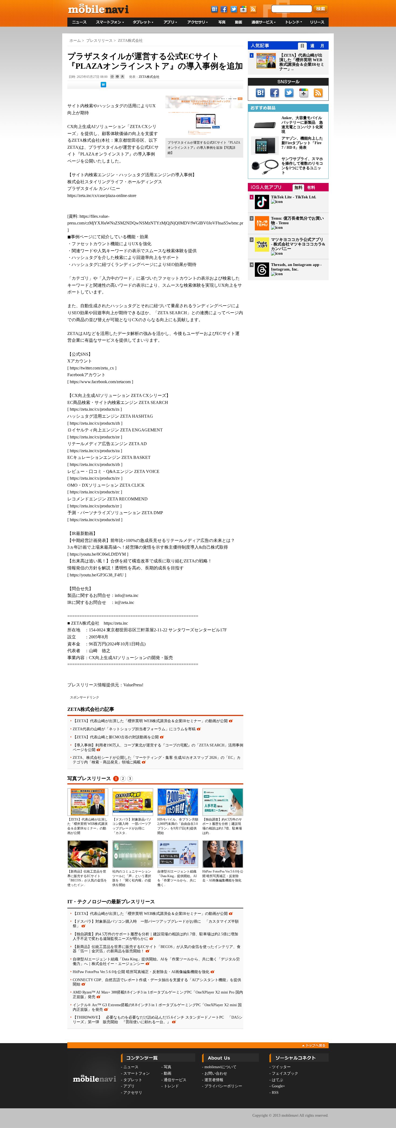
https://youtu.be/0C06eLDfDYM (98, 554)
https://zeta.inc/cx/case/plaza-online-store (101, 195)
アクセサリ (132, 1093)
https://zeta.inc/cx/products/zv (95, 478)
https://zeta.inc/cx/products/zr (94, 506)
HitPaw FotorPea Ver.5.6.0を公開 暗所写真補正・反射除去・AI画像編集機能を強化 (222, 876)
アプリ (129, 1086)
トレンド (171, 1086)
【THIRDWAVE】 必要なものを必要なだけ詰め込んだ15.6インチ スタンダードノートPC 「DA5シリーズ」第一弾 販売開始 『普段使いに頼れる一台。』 (157, 1019)
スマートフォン (136, 1073)
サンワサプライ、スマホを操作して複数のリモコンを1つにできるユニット (302, 165)
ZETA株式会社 (130, 41)
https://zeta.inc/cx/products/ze (95, 437)
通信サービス (175, 1080)
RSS (275, 1093)
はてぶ (277, 1080)
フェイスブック (285, 1073)
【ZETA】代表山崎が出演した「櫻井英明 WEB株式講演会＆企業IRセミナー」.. (301, 62)
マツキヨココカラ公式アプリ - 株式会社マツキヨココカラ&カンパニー (298, 244)
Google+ (278, 1086)
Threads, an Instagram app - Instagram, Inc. (296, 266)
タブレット (132, 1080)
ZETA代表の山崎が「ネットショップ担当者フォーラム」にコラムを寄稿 (134, 729)
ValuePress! (133, 685)
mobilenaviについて (220, 1067)
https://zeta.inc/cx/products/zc (95, 492)
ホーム (75, 41)
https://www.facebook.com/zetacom (100, 381)
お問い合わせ (215, 1073)
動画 (167, 1073)
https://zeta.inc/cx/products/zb (95, 464)
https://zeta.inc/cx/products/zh (95, 423)
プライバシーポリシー (223, 1086)
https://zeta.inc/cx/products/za (95, 450)
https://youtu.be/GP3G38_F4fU (97, 575)
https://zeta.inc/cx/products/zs (94, 409)
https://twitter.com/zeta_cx (92, 368)
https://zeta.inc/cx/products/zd (95, 519)
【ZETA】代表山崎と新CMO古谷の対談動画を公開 (116, 737)
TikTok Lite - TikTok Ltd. (293, 197)
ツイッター (281, 1067)
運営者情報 (213, 1080)
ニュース (130, 1067)
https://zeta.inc (116, 623)
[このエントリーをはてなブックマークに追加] (103, 86)
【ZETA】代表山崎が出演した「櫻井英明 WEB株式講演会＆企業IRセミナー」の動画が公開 (150, 721)
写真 (167, 1067)
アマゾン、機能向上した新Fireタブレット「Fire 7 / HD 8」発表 (302, 143)
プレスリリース (99, 41)
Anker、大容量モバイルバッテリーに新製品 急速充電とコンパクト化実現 (302, 124)
